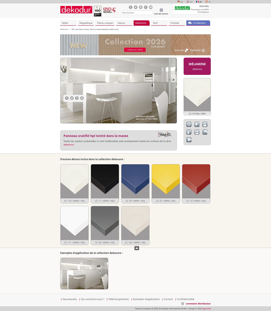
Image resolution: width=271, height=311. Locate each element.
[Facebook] (130, 7)
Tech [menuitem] (155, 22)
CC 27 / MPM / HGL (166, 200)
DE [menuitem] (182, 2)
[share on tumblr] (77, 98)
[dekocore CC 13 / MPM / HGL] (196, 183)
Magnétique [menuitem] (86, 22)
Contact (168, 299)
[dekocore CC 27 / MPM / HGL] (166, 183)
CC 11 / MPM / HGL (105, 200)
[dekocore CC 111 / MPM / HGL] (74, 225)
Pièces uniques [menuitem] (105, 22)
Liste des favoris (161, 13)
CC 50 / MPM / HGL (105, 242)
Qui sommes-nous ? (92, 299)
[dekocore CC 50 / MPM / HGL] (105, 225)
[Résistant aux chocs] (189, 141)
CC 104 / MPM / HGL (135, 242)
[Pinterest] (145, 7)
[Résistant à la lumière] (189, 126)
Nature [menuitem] (121, 22)
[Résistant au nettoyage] (205, 133)
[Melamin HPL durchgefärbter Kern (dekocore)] (84, 288)
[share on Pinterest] (82, 98)
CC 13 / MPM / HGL (196, 200)
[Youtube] (150, 7)
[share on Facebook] (67, 98)
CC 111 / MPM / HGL (74, 242)
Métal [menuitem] (65, 22)
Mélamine (64, 29)
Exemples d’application (146, 299)
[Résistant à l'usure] (197, 126)
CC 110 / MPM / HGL (74, 200)
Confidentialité (185, 299)
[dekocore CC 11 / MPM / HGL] (105, 183)
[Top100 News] (97, 12)
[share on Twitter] (72, 98)
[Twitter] (135, 7)
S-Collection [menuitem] (199, 22)
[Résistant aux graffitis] (189, 133)
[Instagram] (140, 7)
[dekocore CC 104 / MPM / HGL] (135, 225)
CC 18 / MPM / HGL (135, 200)
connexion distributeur (198, 303)
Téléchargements (117, 299)
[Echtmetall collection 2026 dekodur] (135, 45)
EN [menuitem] (191, 2)
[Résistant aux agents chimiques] (205, 126)
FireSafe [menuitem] (174, 22)
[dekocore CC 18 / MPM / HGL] (135, 183)
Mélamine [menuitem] (140, 22)
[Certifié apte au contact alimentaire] (197, 133)
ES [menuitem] (210, 2)
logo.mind (206, 308)
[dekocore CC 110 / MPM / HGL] (74, 183)
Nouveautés (70, 299)
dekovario (69, 144)
